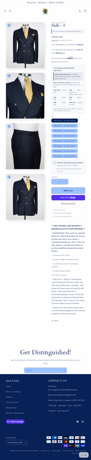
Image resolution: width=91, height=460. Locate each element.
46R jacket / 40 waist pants (64, 146)
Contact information (78, 453)
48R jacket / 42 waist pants (64, 151)
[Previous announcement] (4, 2)
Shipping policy (80, 451)
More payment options (68, 203)
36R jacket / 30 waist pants (64, 121)
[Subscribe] (64, 370)
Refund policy (11, 408)
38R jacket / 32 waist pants (64, 126)
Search (8, 386)
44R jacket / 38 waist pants (64, 141)
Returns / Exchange (13, 392)
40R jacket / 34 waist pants (64, 131)
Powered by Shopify (33, 451)
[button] (5, 11)
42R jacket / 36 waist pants (64, 136)
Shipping (54, 40)
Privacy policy (56, 451)
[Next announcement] (86, 2)
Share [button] (56, 321)
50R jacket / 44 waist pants (64, 156)
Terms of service (12, 402)
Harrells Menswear (20, 451)
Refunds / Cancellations (15, 413)
